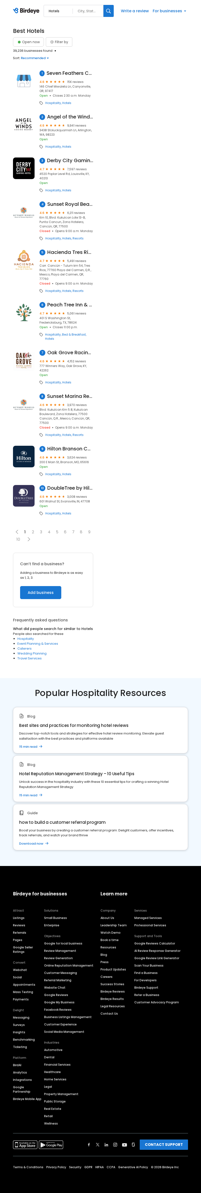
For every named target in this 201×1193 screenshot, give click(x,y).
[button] (29, 539)
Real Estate (52, 1109)
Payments (21, 999)
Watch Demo (110, 933)
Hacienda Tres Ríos (70, 252)
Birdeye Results (112, 999)
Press (104, 962)
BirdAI (17, 1065)
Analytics (20, 1072)
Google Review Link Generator (156, 958)
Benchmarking (24, 1039)
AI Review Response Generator (157, 951)
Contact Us (109, 1013)
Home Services (55, 1079)
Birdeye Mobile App (27, 1099)
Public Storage (55, 1101)
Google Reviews (56, 995)
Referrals (19, 933)
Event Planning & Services (37, 643)
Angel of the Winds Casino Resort (70, 117)
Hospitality (53, 103)
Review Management (60, 951)
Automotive (53, 1050)
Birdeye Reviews (112, 991)
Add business (41, 592)
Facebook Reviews (58, 1010)
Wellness (51, 1123)
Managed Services (148, 918)
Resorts (78, 238)
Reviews (19, 925)
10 (18, 539)
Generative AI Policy (133, 1167)
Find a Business (146, 973)
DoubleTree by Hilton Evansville (70, 488)
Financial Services (57, 1064)
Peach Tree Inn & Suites (70, 305)
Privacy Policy (56, 1167)
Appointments (24, 985)
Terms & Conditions (28, 1167)
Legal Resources (112, 1006)
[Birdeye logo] (27, 11)
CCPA (111, 1167)
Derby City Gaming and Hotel (70, 160)
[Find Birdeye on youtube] (124, 1145)
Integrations (22, 1080)
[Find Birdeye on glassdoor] (133, 1145)
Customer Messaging (60, 973)
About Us (107, 918)
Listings (19, 918)
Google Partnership (21, 1089)
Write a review (135, 11)
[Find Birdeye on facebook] (89, 1145)
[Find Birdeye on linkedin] (106, 1145)
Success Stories (112, 984)
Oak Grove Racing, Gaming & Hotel (70, 353)
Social (17, 977)
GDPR (88, 1167)
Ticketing (20, 1047)
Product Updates (113, 969)
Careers (106, 977)
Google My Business (59, 1002)
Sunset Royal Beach (70, 204)
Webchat (20, 970)
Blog (103, 955)
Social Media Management (64, 1032)
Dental (49, 1057)
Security (75, 1167)
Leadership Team (113, 925)
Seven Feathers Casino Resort (70, 73)
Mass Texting (23, 992)
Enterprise (51, 925)
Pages (17, 940)
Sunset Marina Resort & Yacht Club (70, 396)
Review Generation (58, 958)
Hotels (66, 103)
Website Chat (54, 987)
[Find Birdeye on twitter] (98, 1145)
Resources (108, 947)
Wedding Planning (32, 653)
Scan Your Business (148, 965)
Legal (48, 1087)
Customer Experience (60, 1024)
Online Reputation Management (68, 965)
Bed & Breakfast (74, 335)
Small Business (55, 918)
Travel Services (29, 658)
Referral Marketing (57, 980)
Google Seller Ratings (23, 949)
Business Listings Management (68, 1017)
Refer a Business (146, 995)
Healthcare (52, 1072)
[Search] (108, 11)
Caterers (24, 648)
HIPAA (99, 1167)
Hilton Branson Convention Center (70, 449)
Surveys (19, 1025)
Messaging (21, 1017)
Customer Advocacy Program (156, 1002)
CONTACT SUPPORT (164, 1144)
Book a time (109, 940)
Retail (48, 1116)
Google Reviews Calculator (154, 943)
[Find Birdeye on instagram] (115, 1145)
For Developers (145, 980)
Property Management (61, 1094)
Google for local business (63, 943)
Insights (19, 1032)
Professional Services (150, 925)
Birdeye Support (146, 987)
